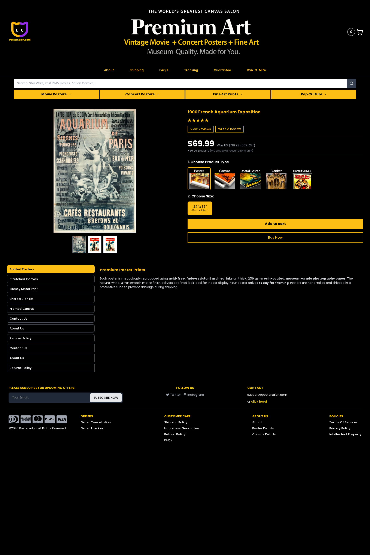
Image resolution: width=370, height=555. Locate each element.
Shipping (137, 70)
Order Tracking (92, 428)
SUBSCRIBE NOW (106, 398)
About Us (17, 328)
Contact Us (18, 318)
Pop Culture (314, 94)
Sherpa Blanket (21, 299)
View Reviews (200, 129)
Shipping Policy (175, 422)
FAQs (168, 440)
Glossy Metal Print (24, 289)
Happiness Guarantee (181, 428)
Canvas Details (264, 434)
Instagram (195, 395)
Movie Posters (56, 94)
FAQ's (163, 70)
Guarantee (222, 70)
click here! (259, 401)
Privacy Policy (339, 428)
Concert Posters (142, 94)
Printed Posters (22, 269)
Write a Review (229, 129)
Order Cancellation (96, 422)
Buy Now (275, 237)
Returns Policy (20, 338)
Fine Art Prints (228, 94)
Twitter (175, 395)
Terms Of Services (343, 422)
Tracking (191, 70)
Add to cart (275, 223)
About (109, 70)
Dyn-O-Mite (256, 70)
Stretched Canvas (24, 279)
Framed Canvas (22, 309)
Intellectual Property (345, 434)
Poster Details (263, 428)
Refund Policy (174, 434)
